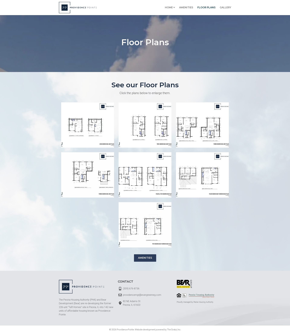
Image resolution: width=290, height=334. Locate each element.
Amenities (186, 7)
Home (169, 7)
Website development (145, 329)
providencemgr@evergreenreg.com (142, 294)
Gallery (225, 7)
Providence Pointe (125, 329)
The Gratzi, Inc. (174, 329)
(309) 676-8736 (131, 288)
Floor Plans (206, 7)
